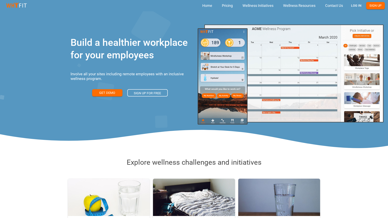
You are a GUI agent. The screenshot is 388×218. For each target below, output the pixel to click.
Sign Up (375, 5)
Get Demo (107, 93)
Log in (356, 5)
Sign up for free (147, 93)
